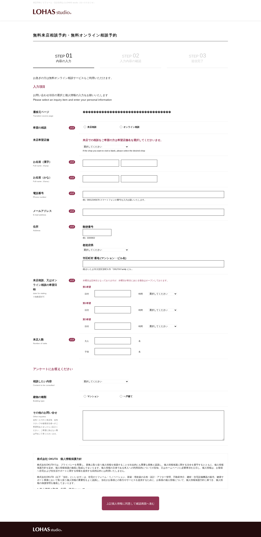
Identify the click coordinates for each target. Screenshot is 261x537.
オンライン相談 (131, 127)
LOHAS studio (52, 11)
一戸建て (128, 396)
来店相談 (91, 127)
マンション (93, 396)
